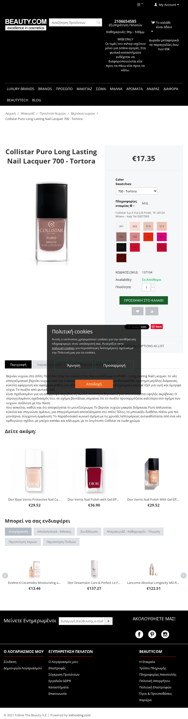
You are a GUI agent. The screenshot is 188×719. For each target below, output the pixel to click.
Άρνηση (73, 365)
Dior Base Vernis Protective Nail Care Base (34, 499)
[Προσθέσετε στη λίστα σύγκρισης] (151, 311)
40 (148, 236)
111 (162, 247)
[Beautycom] (26, 24)
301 (121, 226)
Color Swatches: (124, 181)
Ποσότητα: (123, 287)
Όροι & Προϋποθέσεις (155, 693)
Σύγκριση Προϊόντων (64, 674)
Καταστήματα (58, 687)
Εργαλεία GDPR (59, 681)
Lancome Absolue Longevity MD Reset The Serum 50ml (153, 582)
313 (121, 247)
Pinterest (152, 634)
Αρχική (10, 113)
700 (121, 236)
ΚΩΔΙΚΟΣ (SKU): (127, 272)
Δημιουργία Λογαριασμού (23, 668)
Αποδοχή (94, 383)
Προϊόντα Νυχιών (53, 113)
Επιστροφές (57, 668)
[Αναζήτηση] (98, 23)
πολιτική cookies (63, 348)
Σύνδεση (10, 662)
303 (135, 226)
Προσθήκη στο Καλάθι (144, 300)
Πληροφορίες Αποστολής (157, 674)
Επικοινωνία (57, 693)
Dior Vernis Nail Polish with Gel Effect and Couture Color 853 (94, 499)
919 (148, 226)
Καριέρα (145, 700)
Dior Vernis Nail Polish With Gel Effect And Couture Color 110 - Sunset (153, 499)
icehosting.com (80, 715)
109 (135, 247)
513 (162, 226)
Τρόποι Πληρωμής (152, 668)
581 (121, 257)
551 (162, 236)
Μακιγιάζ (28, 113)
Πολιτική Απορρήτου (154, 681)
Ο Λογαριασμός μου (63, 662)
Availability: (124, 279)
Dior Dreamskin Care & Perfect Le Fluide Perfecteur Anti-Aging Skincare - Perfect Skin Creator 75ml (94, 582)
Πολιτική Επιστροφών (155, 687)
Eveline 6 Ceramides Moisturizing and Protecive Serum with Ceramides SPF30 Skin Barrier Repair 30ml (34, 582)
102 (135, 236)
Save (159, 326)
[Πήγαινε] (108, 621)
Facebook (139, 634)
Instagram (165, 634)
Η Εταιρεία (147, 662)
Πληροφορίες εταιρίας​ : (126, 203)
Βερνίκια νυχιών (83, 113)
